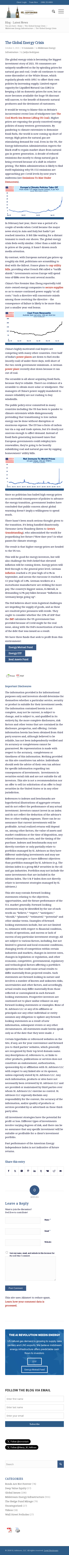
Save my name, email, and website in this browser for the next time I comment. (32, 1254)
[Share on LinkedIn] (34, 1171)
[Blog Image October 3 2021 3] (34, 474)
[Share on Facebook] (8, 1171)
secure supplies (54, 287)
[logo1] (28, 11)
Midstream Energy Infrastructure (24, 1497)
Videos (9, 1510)
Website (47, 1242)
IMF (12, 619)
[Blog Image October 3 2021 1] (34, 202)
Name (47, 1219)
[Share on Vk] (47, 1171)
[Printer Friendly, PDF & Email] (15, 674)
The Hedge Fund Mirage (19, 1501)
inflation (10, 573)
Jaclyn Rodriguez (31, 52)
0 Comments (27, 48)
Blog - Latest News (16, 22)
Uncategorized (13, 1505)
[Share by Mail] (60, 1171)
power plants (24, 356)
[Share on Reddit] (54, 1171)
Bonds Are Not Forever (18, 1483)
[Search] (52, 11)
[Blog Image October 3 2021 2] (34, 328)
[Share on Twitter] (15, 1171)
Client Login (22, 2)
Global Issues (12, 1492)
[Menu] (59, 11)
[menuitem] (52, 11)
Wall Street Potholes (17, 1514)
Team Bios (33, 2)
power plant (12, 369)
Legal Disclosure (51, 1550)
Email (47, 1231)
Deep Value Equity (15, 1488)
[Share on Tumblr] (41, 1171)
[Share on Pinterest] (28, 1171)
